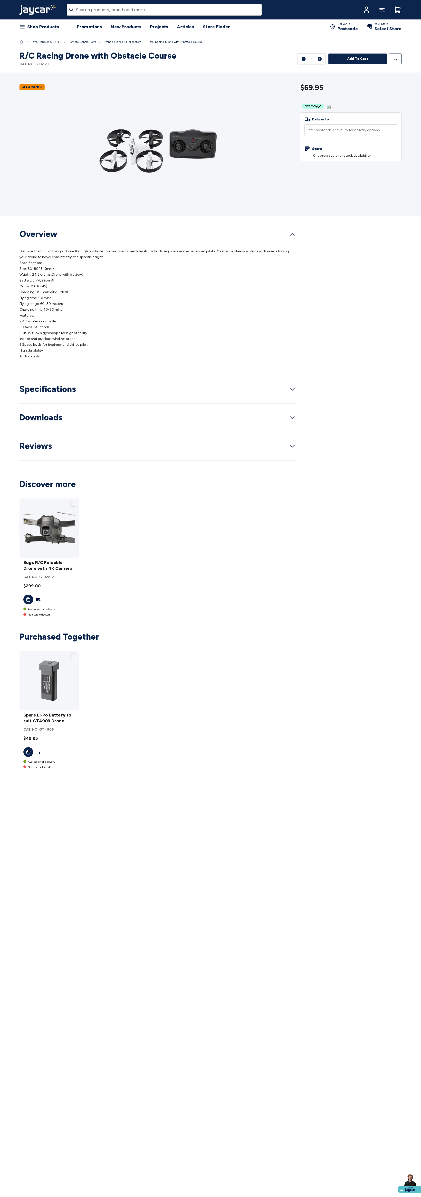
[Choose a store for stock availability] (350, 152)
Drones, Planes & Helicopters (122, 42)
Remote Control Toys (82, 42)
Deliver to (321, 119)
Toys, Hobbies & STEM (46, 42)
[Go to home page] (37, 10)
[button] (366, 10)
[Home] (21, 42)
